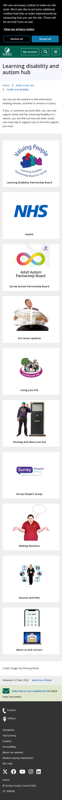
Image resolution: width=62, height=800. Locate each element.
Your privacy (9, 735)
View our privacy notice (19, 29)
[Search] (45, 51)
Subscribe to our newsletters (29, 691)
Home (6, 85)
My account (30, 51)
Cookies (7, 741)
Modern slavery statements (18, 758)
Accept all (45, 39)
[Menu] (55, 51)
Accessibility (9, 746)
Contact (11, 710)
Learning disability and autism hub (31, 69)
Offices (12, 718)
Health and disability (18, 89)
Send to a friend (41, 680)
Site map (7, 763)
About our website (13, 752)
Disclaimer (8, 730)
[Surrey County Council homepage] (7, 51)
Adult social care (25, 85)
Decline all (17, 39)
